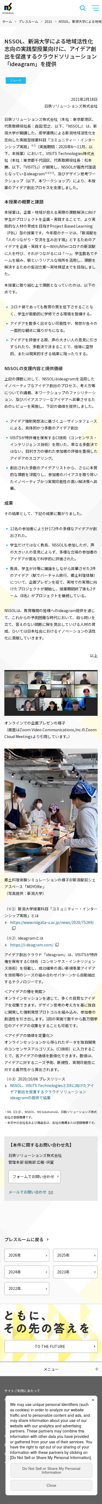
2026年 (14, 1255)
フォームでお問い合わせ (33, 1176)
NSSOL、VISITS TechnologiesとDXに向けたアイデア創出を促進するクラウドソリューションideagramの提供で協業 (52, 1091)
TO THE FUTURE (50, 1346)
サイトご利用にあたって (22, 1390)
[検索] (82, 8)
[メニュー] (96, 8)
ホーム (7, 21)
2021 (48, 21)
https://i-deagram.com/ (31, 944)
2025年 (63, 1255)
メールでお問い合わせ (27, 1192)
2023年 (63, 1272)
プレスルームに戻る (24, 1239)
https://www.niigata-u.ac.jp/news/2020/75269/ (52, 922)
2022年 (14, 1288)
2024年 (14, 1272)
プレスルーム (28, 21)
